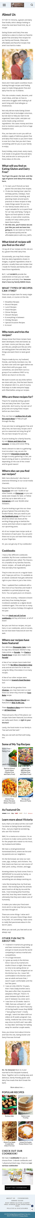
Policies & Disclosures (17, 1208)
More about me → (17, 1087)
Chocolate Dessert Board (16, 700)
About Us (10, 1198)
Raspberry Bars (13, 707)
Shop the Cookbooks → (17, 1188)
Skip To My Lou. (18, 703)
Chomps (5, 690)
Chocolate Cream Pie (19, 454)
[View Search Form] (32, 5)
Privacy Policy (23, 1216)
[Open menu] (4, 5)
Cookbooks (23, 1198)
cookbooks (14, 1158)
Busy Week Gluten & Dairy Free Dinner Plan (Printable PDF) (17, 1204)
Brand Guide (17, 1200)
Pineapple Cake (19, 647)
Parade (5, 657)
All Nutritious (10, 710)
